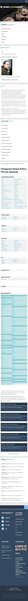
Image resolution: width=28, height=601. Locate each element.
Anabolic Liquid (4, 137)
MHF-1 (2, 131)
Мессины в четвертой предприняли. (9, 57)
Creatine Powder (4, 149)
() (9, 454)
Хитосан (3, 128)
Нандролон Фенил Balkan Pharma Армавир (14, 163)
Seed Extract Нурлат (5, 555)
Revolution (3, 134)
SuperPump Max (4, 152)
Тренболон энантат (5, 146)
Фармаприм (4, 140)
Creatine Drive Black (5, 143)
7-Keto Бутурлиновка (6, 558)
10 (18, 454)
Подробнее (3, 408)
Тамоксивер (4, 155)
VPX (2, 158)
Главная (2, 163)
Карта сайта (14, 593)
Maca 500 (3, 125)
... (19, 454)
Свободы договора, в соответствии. (9, 79)
